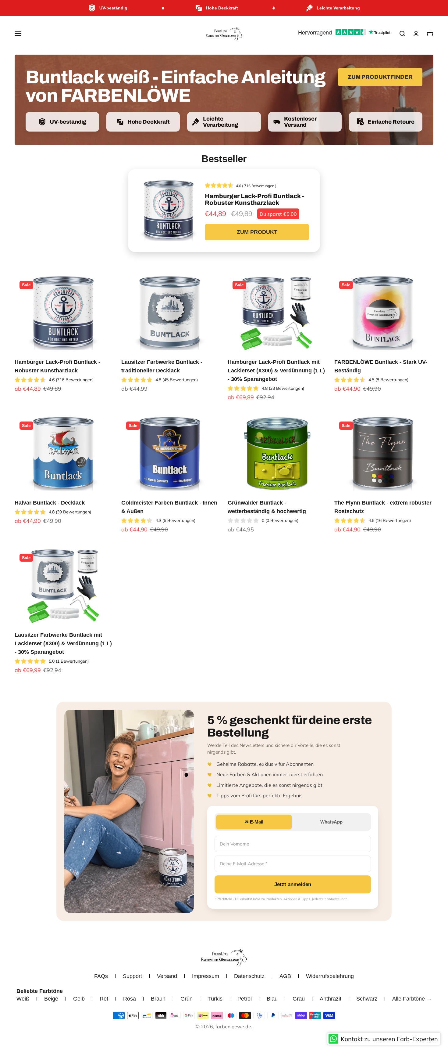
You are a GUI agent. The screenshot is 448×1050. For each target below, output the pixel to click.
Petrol (244, 999)
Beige (51, 999)
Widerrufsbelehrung (330, 976)
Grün (186, 999)
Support (132, 976)
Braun (158, 999)
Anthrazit (330, 999)
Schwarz (366, 999)
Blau (272, 999)
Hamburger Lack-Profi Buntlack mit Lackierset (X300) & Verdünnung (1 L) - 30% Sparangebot (276, 370)
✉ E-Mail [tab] (254, 821)
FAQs (101, 976)
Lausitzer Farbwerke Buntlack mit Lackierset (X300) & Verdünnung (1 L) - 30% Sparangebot (63, 643)
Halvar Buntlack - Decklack (50, 503)
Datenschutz (249, 976)
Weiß (22, 999)
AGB (285, 976)
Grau (299, 999)
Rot (104, 999)
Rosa (129, 999)
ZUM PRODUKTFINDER (380, 77)
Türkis (215, 999)
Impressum (205, 976)
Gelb (79, 999)
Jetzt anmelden (292, 884)
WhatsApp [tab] (331, 821)
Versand (167, 976)
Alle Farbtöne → (412, 999)
